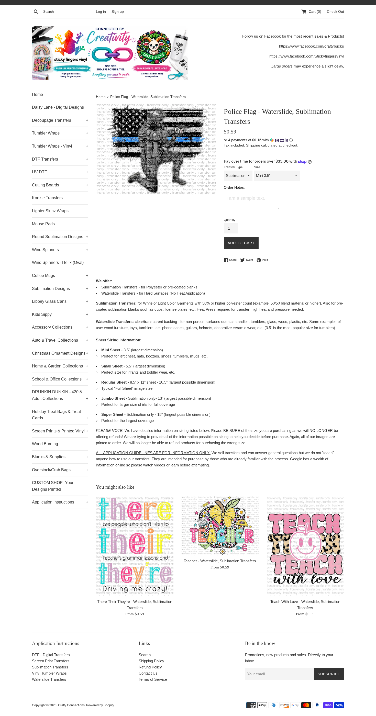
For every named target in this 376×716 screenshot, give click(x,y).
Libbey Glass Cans (60, 301)
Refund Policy (150, 667)
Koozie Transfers (47, 198)
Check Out (335, 12)
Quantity (229, 220)
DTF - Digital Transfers (51, 655)
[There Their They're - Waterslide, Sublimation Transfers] (134, 546)
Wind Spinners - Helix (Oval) (58, 262)
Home (37, 94)
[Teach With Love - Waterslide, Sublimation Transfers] (305, 546)
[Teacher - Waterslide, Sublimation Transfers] (220, 525)
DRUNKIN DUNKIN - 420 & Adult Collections (60, 395)
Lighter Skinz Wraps (50, 211)
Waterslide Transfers (49, 679)
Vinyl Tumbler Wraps (49, 673)
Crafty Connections (71, 705)
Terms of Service (153, 679)
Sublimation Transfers (50, 667)
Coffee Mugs (60, 275)
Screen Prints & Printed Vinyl (60, 431)
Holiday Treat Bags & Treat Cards (60, 414)
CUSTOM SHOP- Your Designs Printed (52, 485)
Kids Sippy (60, 314)
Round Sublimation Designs (60, 236)
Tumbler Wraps (60, 133)
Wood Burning (45, 444)
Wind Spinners (60, 250)
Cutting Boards (60, 185)
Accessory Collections (60, 327)
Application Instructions (60, 502)
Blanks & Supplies (60, 457)
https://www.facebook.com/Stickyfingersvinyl (306, 56)
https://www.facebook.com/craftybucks (311, 46)
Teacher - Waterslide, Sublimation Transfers (220, 561)
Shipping (253, 145)
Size (257, 167)
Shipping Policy (151, 661)
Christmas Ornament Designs (60, 353)
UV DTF (60, 172)
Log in (101, 12)
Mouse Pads (43, 224)
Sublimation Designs (60, 288)
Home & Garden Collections (60, 366)
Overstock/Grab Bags (60, 470)
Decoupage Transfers (60, 120)
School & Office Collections (60, 379)
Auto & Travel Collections (60, 340)
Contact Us (148, 673)
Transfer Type (233, 167)
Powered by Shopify (100, 705)
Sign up (118, 12)
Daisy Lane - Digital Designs (58, 107)
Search (145, 655)
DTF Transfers (60, 159)
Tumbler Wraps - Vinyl (60, 146)
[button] (284, 140)
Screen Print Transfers (51, 661)
